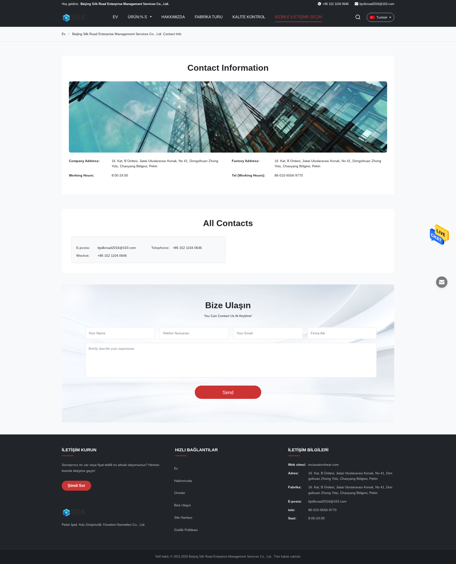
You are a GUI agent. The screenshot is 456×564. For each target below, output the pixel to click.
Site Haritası (183, 517)
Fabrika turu (209, 17)
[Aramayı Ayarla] (358, 17)
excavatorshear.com (323, 464)
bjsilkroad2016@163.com (377, 4)
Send (228, 392)
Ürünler (179, 493)
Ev (115, 17)
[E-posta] (441, 282)
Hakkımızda (173, 17)
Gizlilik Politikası (186, 530)
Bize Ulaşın (182, 505)
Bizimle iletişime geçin (298, 17)
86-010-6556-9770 (289, 175)
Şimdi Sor (76, 486)
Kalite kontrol (249, 17)
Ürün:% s (138, 17)
